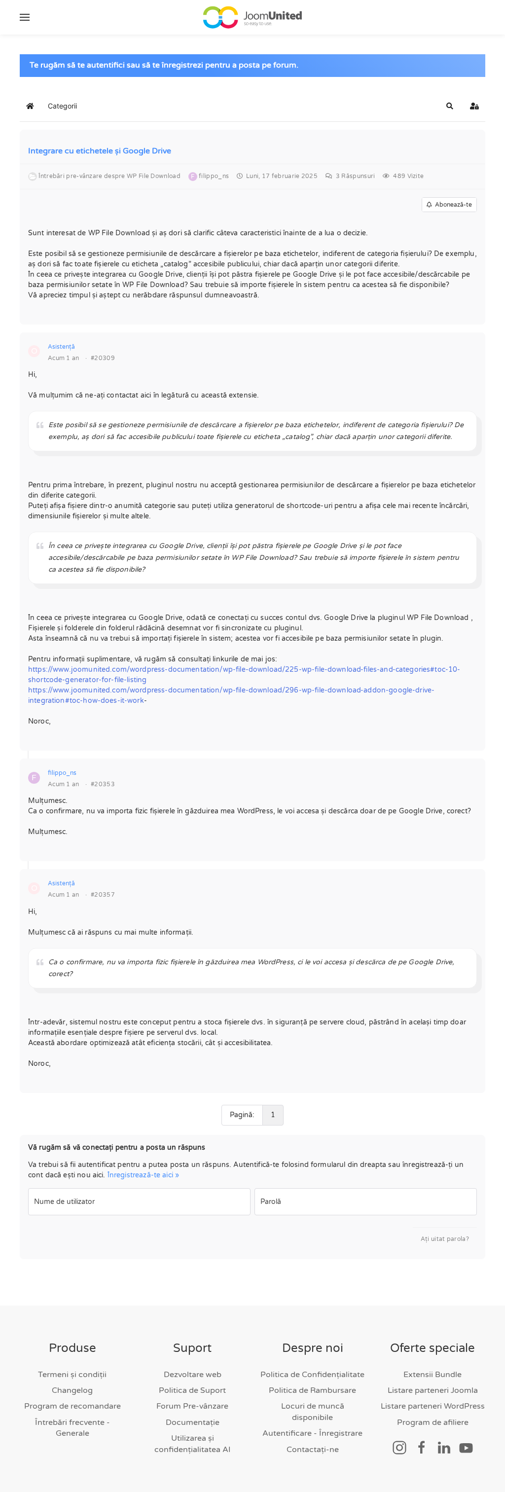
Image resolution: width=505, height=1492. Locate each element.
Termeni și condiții (72, 1375)
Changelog (72, 1390)
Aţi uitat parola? (445, 1239)
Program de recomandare (72, 1406)
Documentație (192, 1422)
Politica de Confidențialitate (312, 1375)
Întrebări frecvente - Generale (72, 1428)
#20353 (103, 784)
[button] (25, 17)
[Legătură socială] (399, 1447)
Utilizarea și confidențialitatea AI (192, 1443)
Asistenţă (61, 346)
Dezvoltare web (192, 1375)
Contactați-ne (313, 1450)
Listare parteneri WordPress (433, 1406)
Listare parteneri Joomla (433, 1390)
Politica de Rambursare (312, 1390)
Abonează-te (452, 204)
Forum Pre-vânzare (192, 1406)
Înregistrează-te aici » (143, 1175)
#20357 (103, 894)
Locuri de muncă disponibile (312, 1411)
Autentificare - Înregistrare (312, 1433)
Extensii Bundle (432, 1375)
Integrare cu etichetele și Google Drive (99, 151)
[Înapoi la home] (252, 17)
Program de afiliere (433, 1422)
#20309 (103, 358)
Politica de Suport (192, 1390)
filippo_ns (62, 772)
